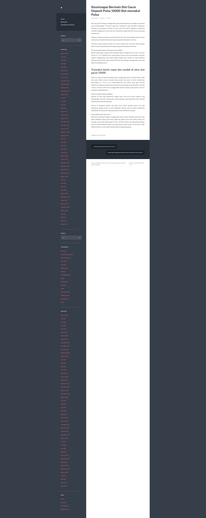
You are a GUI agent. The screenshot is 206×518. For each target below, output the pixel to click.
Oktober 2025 (64, 87)
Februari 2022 (64, 203)
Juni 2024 (63, 142)
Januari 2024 (64, 159)
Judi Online (64, 261)
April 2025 (64, 108)
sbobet (62, 278)
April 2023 (64, 190)
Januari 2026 (64, 77)
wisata (62, 302)
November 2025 (65, 84)
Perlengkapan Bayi (66, 275)
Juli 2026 (63, 57)
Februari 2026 (64, 74)
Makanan (63, 271)
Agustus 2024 (64, 135)
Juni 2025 (63, 101)
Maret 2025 (64, 111)
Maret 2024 (64, 152)
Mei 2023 (63, 186)
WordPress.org (65, 509)
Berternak (64, 22)
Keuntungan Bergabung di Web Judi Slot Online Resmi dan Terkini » (125, 152)
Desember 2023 (65, 162)
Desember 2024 (65, 122)
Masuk (62, 499)
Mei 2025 (63, 104)
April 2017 (64, 221)
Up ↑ (131, 164)
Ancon (102, 18)
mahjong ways (64, 268)
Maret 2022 (64, 200)
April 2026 (64, 67)
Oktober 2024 (64, 128)
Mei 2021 (63, 217)
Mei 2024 (63, 145)
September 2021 (65, 207)
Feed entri (63, 502)
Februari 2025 (64, 115)
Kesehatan (64, 264)
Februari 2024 (64, 156)
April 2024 (64, 149)
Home (62, 19)
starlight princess (65, 292)
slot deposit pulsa (105, 82)
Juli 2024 (63, 139)
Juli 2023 (63, 180)
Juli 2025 (63, 98)
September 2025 (65, 91)
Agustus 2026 (64, 53)
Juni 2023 (63, 183)
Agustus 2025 (64, 94)
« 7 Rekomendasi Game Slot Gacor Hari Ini (104, 146)
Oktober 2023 (64, 169)
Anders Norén (139, 163)
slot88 (62, 288)
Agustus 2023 (64, 176)
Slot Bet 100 (64, 281)
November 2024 (65, 125)
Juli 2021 (63, 214)
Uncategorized (65, 299)
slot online (63, 285)
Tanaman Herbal (65, 295)
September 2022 (65, 197)
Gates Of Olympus (66, 258)
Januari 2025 (64, 118)
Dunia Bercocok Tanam (67, 25)
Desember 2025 (65, 81)
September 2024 (65, 132)
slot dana (99, 55)
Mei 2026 (63, 63)
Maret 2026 (64, 70)
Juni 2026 (63, 60)
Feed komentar (65, 506)
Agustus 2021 (64, 210)
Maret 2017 (64, 224)
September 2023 (65, 173)
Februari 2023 (64, 193)
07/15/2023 (94, 18)
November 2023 (65, 166)
